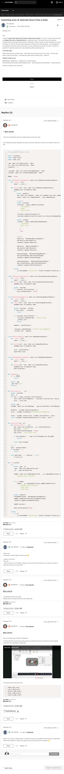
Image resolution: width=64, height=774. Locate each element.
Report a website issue (53, 768)
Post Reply (54, 754)
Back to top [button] (8, 768)
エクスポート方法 (18, 529)
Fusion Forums (29, 15)
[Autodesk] (9, 2)
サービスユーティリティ (9, 529)
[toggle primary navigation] (3, 2)
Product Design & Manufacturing (15, 15)
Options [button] (59, 19)
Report (32, 87)
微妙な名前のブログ (7, 524)
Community (5, 10)
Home (2, 15)
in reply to (26, 547)
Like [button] (31, 83)
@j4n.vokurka (9, 132)
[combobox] (25, 2)
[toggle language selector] (52, 2)
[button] (62, 25)
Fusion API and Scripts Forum (43, 15)
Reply (32, 79)
